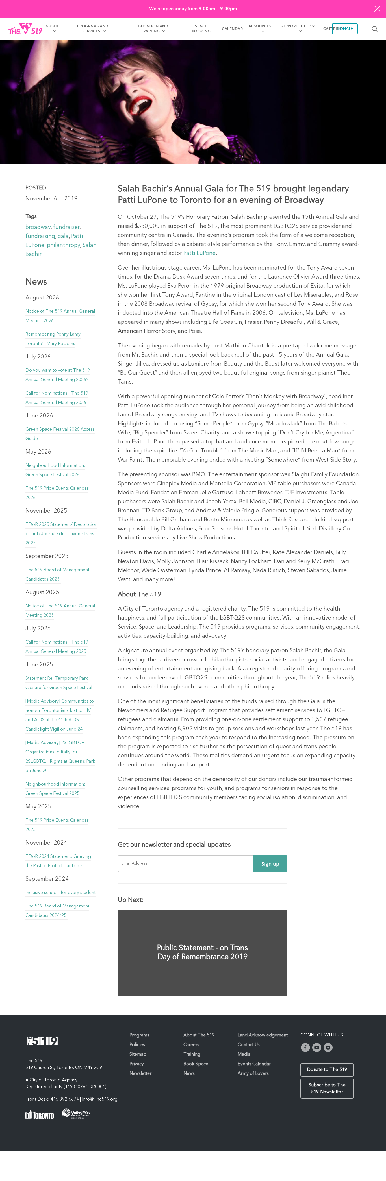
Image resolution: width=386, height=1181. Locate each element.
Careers (191, 1045)
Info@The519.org (100, 1099)
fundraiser (66, 227)
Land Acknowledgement (263, 1035)
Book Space (195, 1064)
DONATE (345, 29)
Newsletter (140, 1073)
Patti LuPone (199, 253)
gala (63, 236)
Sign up (270, 863)
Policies (137, 1045)
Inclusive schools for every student (60, 893)
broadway (38, 227)
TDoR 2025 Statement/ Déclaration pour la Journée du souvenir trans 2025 (61, 534)
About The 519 (198, 1035)
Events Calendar (254, 1064)
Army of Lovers (253, 1073)
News (189, 1073)
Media (244, 1054)
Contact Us (249, 1045)
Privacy (136, 1064)
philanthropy (63, 245)
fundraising (40, 236)
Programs (139, 1035)
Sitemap (137, 1054)
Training (191, 1054)
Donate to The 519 (327, 1070)
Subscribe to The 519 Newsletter (327, 1088)
